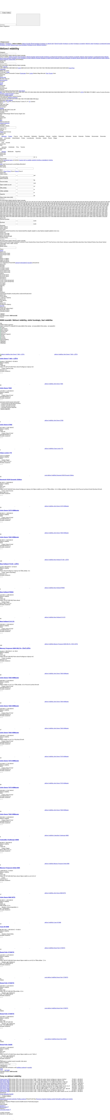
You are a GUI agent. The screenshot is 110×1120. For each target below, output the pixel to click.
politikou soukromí (21, 1067)
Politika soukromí (21, 1099)
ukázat (2, 314)
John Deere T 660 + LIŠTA (9, 358)
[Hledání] (28, 20)
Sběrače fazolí (14, 45)
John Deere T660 (6, 388)
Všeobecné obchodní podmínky (8, 1099)
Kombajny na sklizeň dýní (47, 43)
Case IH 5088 (4, 927)
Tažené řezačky (58, 43)
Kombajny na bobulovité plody (102, 43)
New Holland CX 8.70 (7, 621)
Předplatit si (4, 1066)
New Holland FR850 (6, 592)
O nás (1, 1094)
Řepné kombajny (35, 43)
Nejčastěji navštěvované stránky (64, 1099)
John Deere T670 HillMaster (9, 761)
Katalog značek (51, 1099)
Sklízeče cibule (89, 43)
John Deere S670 (4, 1080)
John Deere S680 (4, 1091)
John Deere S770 (4, 1087)
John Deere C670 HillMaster (9, 510)
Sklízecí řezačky (26, 43)
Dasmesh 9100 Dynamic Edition (11, 479)
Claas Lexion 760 (4, 1083)
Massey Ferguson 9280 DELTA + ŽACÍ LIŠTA (15, 648)
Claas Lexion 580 (4, 1090)
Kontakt (11, 1094)
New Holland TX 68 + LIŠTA (9, 564)
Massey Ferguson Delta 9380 (10, 868)
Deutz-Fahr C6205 (6, 1044)
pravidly (30, 1067)
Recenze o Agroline (41, 1099)
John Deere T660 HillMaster (9, 537)
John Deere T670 (4, 1086)
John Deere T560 (4, 1088)
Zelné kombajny (23, 45)
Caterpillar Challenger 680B (9, 840)
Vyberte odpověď (5, 409)
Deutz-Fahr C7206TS (7, 952)
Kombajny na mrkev (68, 43)
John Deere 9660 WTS (7, 897)
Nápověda (6, 1094)
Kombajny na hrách (5, 45)
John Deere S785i (6, 424)
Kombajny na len (31, 45)
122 (5, 1070)
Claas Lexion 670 (4, 1084)
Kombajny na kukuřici (79, 43)
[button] (55, 34)
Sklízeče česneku (41, 45)
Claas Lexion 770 (6, 453)
